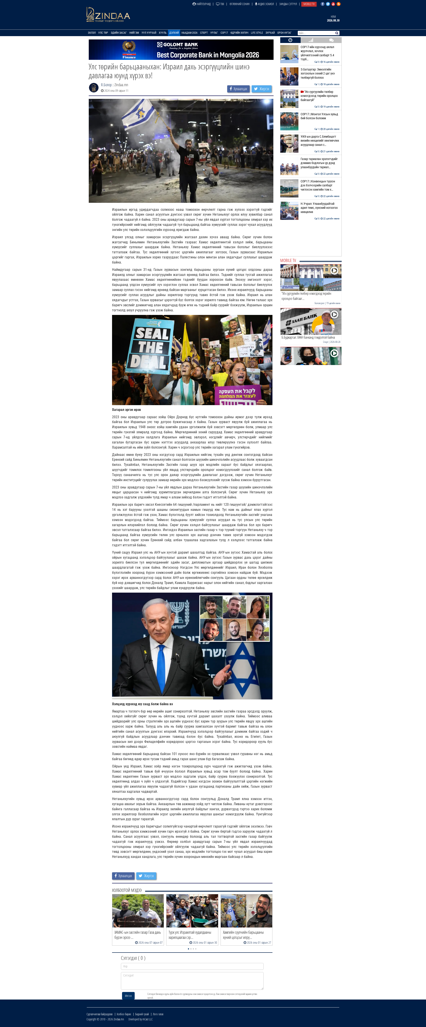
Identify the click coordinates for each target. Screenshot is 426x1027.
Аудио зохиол (265, 4)
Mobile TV (309, 4)
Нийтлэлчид (203, 4)
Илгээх (128, 996)
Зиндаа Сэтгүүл (288, 4)
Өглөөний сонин (240, 4)
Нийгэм (134, 32)
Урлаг (214, 32)
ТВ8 (222, 4)
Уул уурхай (149, 32)
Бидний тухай (142, 1014)
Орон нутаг (284, 32)
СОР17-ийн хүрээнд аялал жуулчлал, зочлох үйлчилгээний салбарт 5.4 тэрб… (320, 53)
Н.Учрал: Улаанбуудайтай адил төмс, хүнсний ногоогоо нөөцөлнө (320, 208)
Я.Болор (106, 84)
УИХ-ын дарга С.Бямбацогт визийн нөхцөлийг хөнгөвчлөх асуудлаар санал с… (320, 141)
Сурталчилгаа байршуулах (100, 1014)
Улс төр (103, 32)
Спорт (204, 32)
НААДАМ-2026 (189, 32)
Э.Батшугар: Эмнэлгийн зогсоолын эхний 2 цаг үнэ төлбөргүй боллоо (320, 74)
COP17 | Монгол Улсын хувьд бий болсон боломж (320, 116)
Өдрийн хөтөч (239, 32)
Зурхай (270, 32)
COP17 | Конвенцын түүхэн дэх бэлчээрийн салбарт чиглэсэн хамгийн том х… (320, 185)
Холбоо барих (124, 1014)
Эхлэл (92, 32)
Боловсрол (319, 303)
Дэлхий (174, 32)
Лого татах (158, 1014)
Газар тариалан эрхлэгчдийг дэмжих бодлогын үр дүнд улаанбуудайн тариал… (320, 163)
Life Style (257, 32)
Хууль (163, 32)
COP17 (224, 32)
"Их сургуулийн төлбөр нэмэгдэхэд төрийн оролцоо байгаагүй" (320, 96)
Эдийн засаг (119, 32)
